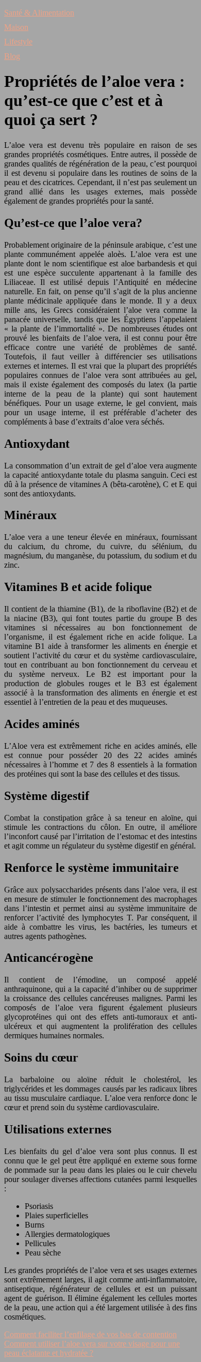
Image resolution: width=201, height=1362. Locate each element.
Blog (12, 56)
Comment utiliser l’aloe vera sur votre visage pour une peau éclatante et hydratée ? (92, 1348)
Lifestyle (18, 41)
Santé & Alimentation (39, 12)
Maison (16, 27)
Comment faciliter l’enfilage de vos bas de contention (90, 1334)
